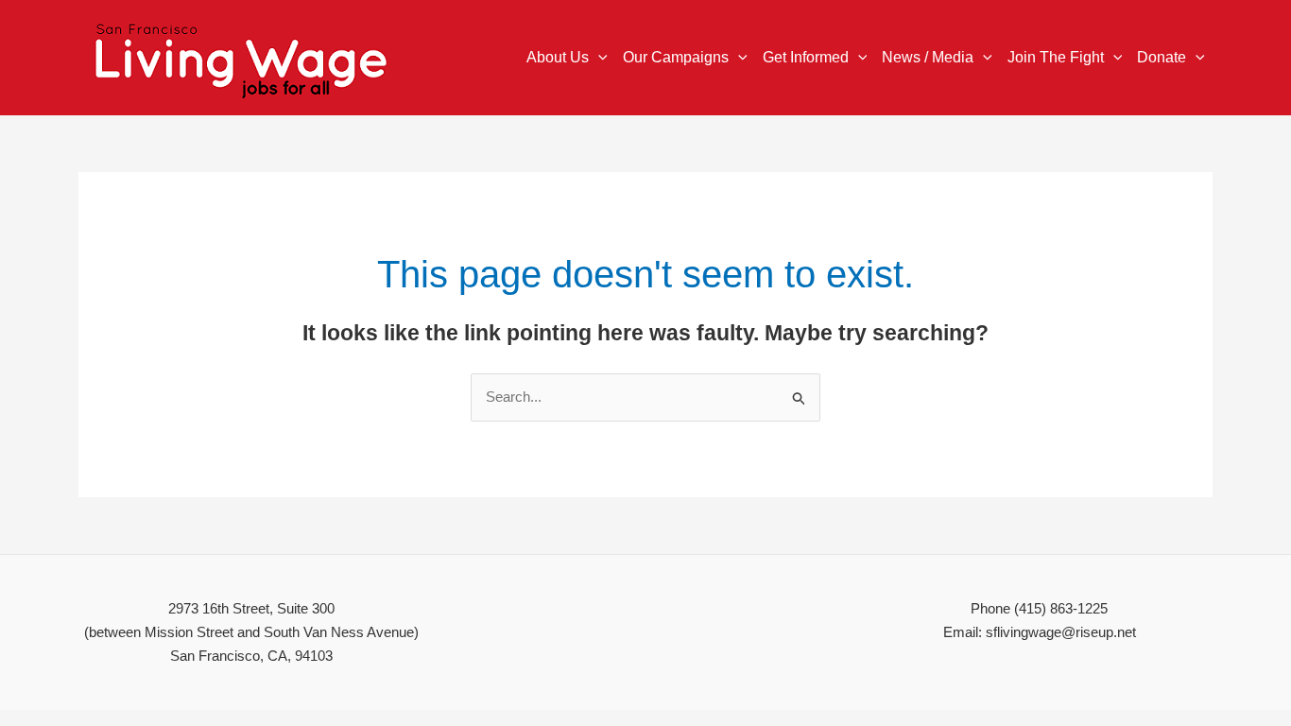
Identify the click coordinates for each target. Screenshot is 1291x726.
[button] (598, 58)
